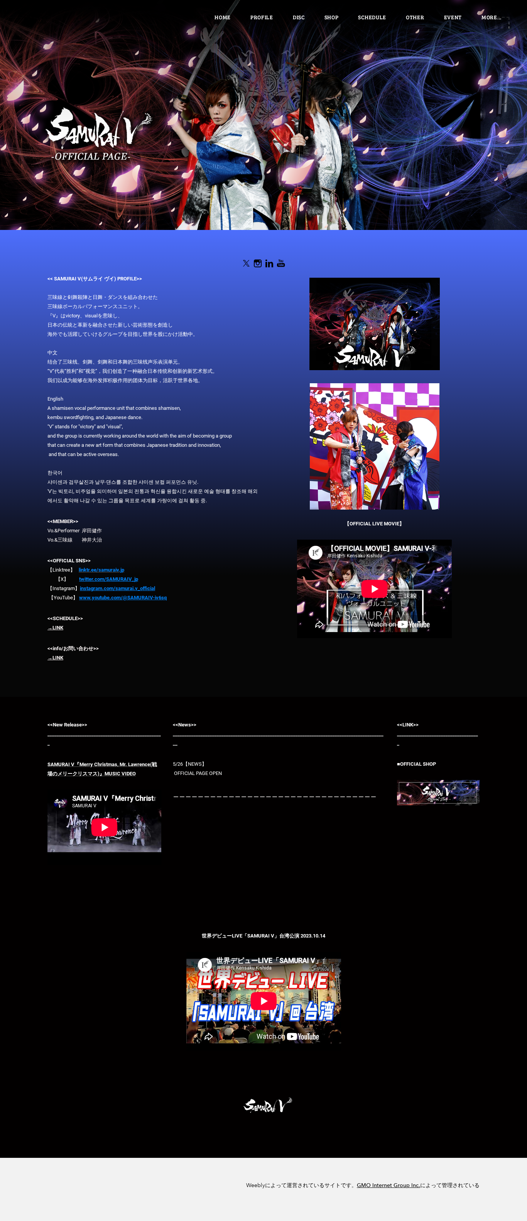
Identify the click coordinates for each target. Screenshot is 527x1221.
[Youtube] (281, 263)
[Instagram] (258, 263)
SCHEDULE (372, 17)
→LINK (55, 628)
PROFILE (261, 17)
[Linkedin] (269, 263)
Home (223, 17)
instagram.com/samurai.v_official (117, 588)
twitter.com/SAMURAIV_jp (108, 579)
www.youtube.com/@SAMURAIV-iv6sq (123, 597)
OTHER (415, 17)
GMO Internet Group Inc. (388, 1185)
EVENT (453, 17)
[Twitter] (246, 263)
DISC (299, 17)
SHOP (331, 17)
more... (491, 17)
